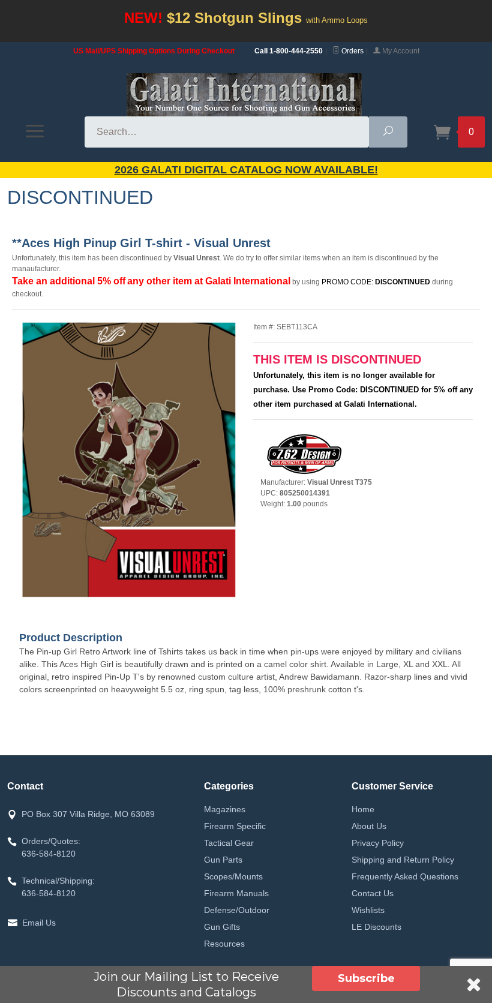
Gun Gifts (222, 927)
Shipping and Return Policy (403, 859)
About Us (369, 826)
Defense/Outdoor (236, 910)
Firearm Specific (235, 826)
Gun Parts (223, 859)
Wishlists (368, 910)
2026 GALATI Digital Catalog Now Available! (246, 170)
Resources (224, 943)
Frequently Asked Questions (405, 876)
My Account (399, 51)
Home (363, 809)
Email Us (39, 922)
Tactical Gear (229, 843)
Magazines (224, 809)
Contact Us (373, 893)
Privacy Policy (378, 843)
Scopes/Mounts (233, 876)
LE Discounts (376, 927)
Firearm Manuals (236, 893)
